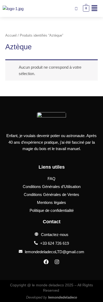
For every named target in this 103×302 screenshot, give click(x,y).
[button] (94, 8)
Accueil (11, 35)
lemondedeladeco (62, 297)
